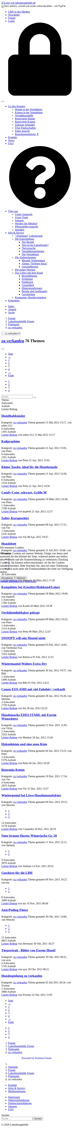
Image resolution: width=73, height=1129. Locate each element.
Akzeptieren (7, 578)
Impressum (30, 581)
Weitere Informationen (12, 581)
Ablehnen (21, 578)
